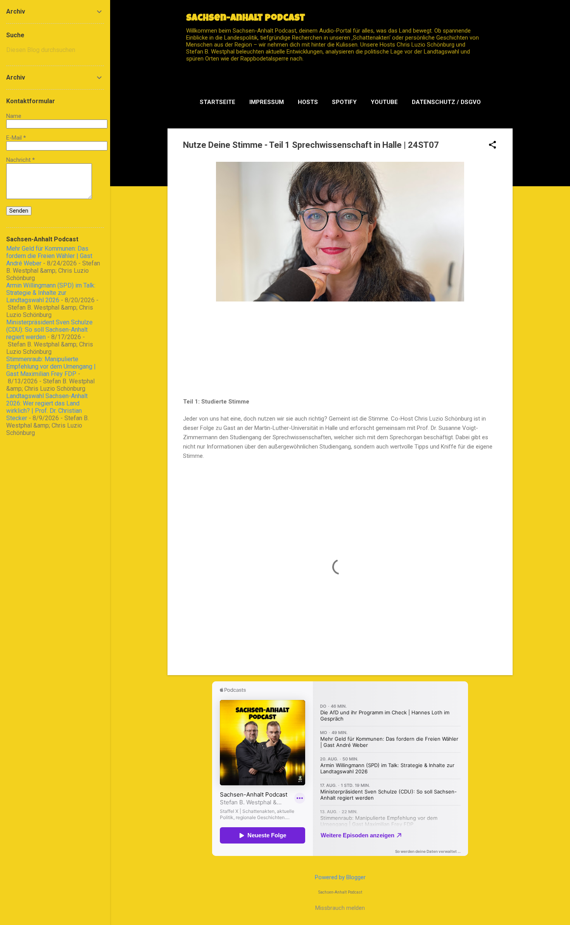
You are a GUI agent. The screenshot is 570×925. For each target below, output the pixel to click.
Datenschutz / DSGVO (446, 102)
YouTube (384, 102)
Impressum (266, 102)
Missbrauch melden (340, 907)
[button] (492, 145)
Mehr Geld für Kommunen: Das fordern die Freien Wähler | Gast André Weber (49, 256)
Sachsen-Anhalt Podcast (245, 18)
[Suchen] (508, 21)
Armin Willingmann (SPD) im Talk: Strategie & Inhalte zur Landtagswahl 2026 (50, 293)
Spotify (344, 102)
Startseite (217, 102)
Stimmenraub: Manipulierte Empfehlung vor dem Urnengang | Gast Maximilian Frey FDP (51, 366)
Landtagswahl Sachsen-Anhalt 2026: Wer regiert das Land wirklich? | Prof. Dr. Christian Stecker (47, 407)
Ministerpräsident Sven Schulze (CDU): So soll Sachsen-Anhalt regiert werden (49, 330)
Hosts (308, 102)
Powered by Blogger (340, 877)
